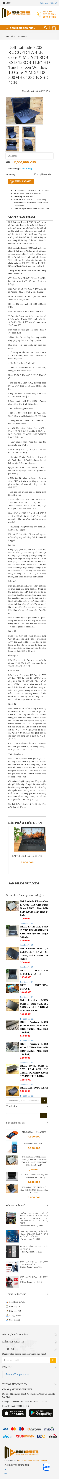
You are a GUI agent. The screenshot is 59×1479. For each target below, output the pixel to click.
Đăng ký (54, 3)
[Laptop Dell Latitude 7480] (27, 839)
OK (43, 1115)
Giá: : (9, 162)
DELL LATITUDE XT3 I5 (34, 1087)
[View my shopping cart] (54, 27)
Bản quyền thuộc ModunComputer (32, 1460)
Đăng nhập (44, 3)
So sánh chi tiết (26, 923)
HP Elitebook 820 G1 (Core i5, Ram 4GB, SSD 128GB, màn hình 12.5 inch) (34, 1190)
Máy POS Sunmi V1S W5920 (34, 1132)
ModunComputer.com (18, 1374)
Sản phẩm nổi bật (15, 1122)
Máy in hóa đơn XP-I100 (34, 1143)
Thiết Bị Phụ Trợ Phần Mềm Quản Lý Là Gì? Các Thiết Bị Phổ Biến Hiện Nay (34, 1233)
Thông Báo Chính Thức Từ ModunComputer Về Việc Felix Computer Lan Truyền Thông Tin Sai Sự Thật (34, 1218)
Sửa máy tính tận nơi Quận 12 (34, 1278)
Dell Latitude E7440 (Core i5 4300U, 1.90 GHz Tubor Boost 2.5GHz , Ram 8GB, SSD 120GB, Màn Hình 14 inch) (34, 908)
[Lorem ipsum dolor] (12, 132)
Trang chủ (9, 36)
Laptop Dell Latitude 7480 (27, 856)
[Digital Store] (12, 13)
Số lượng (10, 174)
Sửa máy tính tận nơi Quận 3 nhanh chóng (34, 1263)
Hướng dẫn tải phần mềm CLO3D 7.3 (34, 1248)
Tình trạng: (19, 168)
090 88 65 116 (49, 17)
